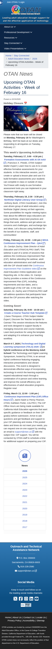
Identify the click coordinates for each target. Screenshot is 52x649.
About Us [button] (9, 27)
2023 (24, 490)
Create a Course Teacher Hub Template (25, 313)
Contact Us (28, 617)
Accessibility (29, 620)
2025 (24, 477)
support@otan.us (24, 432)
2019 (24, 514)
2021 (24, 502)
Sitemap (41, 620)
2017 (24, 527)
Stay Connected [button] (12, 43)
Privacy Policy (14, 620)
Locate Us (41, 617)
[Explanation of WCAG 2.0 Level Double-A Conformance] (26, 605)
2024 (24, 483)
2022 (24, 496)
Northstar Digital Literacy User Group (25, 200)
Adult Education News (18, 59)
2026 (34, 59)
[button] (15, 599)
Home (8, 55)
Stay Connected (21, 55)
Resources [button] (9, 38)
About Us (17, 617)
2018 (24, 521)
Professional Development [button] (17, 32)
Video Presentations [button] (14, 48)
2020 (24, 508)
